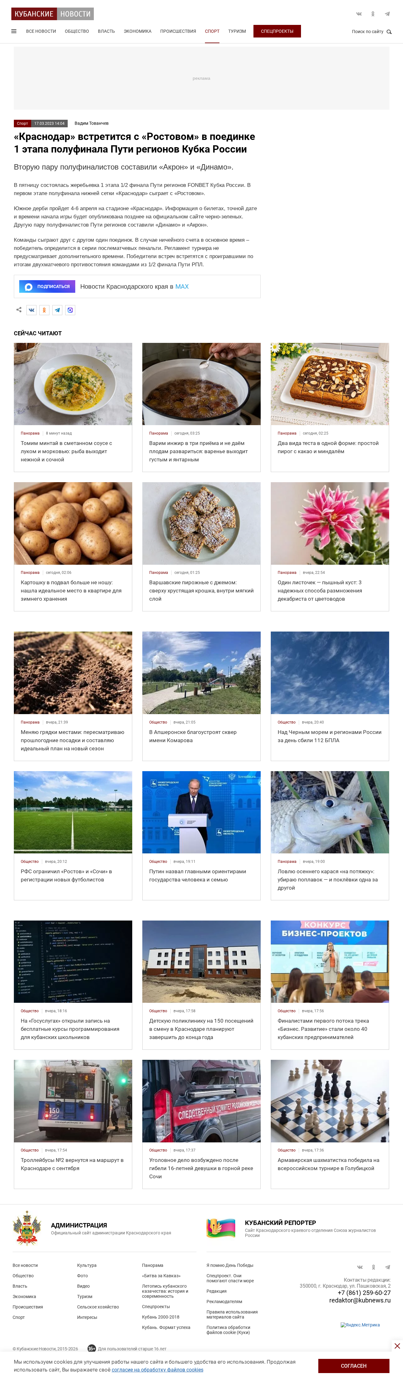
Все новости (41, 31)
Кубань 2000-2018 (160, 1316)
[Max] (70, 310)
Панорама (152, 1265)
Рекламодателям (224, 1301)
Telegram (387, 14)
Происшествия (178, 31)
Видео (83, 1286)
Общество (77, 31)
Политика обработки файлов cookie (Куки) (228, 1330)
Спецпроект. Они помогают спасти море (230, 1278)
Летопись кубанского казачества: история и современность (165, 1291)
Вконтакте (359, 14)
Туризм (237, 31)
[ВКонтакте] (31, 310)
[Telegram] (57, 310)
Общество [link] (158, 722)
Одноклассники (373, 14)
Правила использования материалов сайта (232, 1314)
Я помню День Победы (230, 1265)
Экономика (137, 31)
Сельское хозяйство (98, 1306)
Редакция (217, 1291)
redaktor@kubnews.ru (360, 1300)
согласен (353, 1366)
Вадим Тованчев (92, 123)
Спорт (212, 31)
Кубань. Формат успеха (166, 1327)
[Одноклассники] (44, 310)
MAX (182, 286)
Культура (87, 1265)
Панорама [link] (30, 433)
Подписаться (53, 286)
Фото (82, 1275)
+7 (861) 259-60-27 (364, 1292)
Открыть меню (14, 32)
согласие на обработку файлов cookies (157, 1370)
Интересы (87, 1317)
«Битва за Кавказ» (161, 1275)
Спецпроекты (277, 31)
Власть (106, 31)
